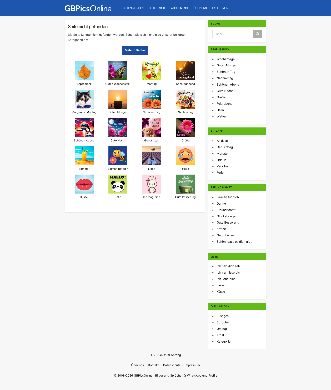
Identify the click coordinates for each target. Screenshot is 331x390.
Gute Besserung (228, 222)
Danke (221, 203)
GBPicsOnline (143, 375)
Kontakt (153, 365)
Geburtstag (225, 147)
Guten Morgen (133, 8)
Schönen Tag (226, 71)
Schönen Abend (228, 84)
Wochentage (180, 8)
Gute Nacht (157, 8)
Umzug (222, 328)
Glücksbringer (227, 216)
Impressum (192, 365)
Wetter (221, 116)
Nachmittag (225, 78)
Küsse (221, 291)
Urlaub (221, 160)
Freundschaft (226, 210)
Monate (222, 153)
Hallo (220, 110)
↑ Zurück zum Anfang (165, 355)
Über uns (200, 8)
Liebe (220, 285)
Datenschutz (171, 365)
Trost (220, 335)
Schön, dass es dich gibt (234, 241)
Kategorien (220, 8)
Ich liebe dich (226, 279)
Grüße (221, 97)
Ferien (221, 172)
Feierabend (225, 103)
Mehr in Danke (135, 50)
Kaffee (221, 229)
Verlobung (224, 166)
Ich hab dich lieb (228, 266)
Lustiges (223, 316)
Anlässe (222, 140)
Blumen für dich (228, 197)
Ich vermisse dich (229, 272)
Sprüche (223, 322)
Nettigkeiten (225, 235)
